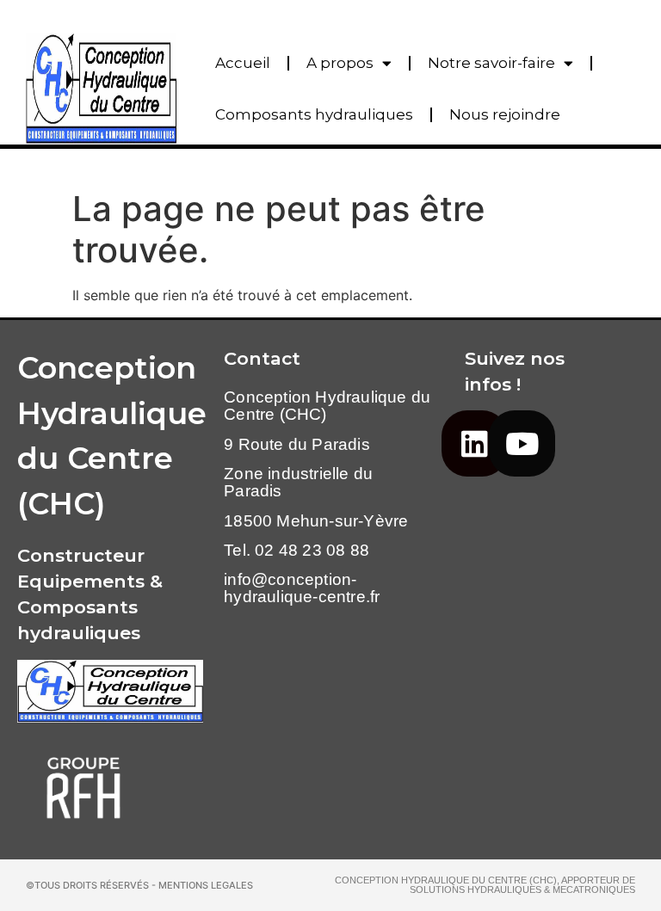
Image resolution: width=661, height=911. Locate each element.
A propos (340, 62)
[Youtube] (522, 443)
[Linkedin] (475, 443)
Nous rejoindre (504, 114)
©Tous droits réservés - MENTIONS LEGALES (139, 885)
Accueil (242, 62)
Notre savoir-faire (491, 62)
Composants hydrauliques (314, 114)
